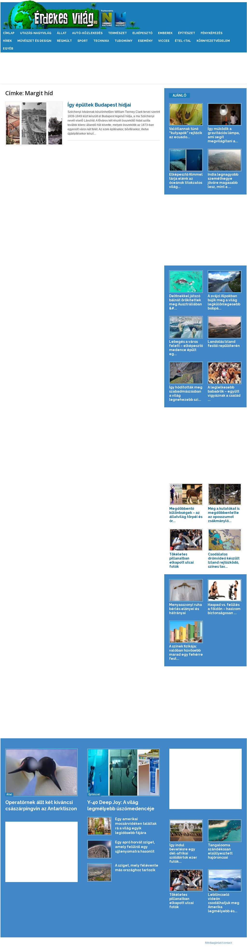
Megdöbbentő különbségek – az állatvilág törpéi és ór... (185, 515)
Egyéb (8, 48)
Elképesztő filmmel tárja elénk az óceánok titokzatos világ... (186, 180)
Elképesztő (142, 33)
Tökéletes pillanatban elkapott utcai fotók (181, 560)
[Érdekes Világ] (123, 14)
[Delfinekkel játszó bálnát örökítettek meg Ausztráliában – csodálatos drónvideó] (186, 281)
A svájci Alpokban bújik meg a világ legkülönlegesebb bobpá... (224, 302)
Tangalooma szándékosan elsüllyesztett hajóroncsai (220, 851)
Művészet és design (34, 41)
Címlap (8, 33)
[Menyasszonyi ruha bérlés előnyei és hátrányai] (186, 590)
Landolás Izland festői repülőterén (224, 344)
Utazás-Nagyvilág (35, 33)
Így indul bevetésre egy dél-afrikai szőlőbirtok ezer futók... (183, 853)
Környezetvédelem (213, 41)
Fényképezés (211, 33)
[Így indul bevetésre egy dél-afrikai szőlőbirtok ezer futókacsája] (186, 830)
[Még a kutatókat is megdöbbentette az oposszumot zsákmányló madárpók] (225, 494)
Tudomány (123, 41)
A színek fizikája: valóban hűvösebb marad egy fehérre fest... (186, 652)
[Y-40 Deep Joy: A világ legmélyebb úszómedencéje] (123, 772)
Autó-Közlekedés (87, 33)
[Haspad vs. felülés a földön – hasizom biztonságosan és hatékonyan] (225, 590)
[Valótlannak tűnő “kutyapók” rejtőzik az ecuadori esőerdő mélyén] (186, 114)
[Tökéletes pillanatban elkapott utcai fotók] (186, 540)
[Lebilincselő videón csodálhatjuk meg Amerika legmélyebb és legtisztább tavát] (225, 880)
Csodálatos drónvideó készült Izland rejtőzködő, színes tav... (224, 560)
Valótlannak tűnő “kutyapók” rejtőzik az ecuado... (185, 133)
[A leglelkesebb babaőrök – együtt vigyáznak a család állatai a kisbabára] (225, 373)
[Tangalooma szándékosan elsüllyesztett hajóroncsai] (225, 830)
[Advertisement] (123, 68)
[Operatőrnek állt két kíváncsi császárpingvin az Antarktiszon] (41, 772)
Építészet (186, 33)
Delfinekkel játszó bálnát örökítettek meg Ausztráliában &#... (185, 302)
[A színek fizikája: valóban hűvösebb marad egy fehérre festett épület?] (186, 632)
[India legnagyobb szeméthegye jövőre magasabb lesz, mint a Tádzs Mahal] (225, 160)
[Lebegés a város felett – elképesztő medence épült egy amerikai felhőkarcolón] (186, 327)
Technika (101, 41)
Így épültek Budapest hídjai (99, 105)
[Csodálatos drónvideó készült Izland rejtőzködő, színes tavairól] (225, 540)
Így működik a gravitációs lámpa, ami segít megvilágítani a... (224, 135)
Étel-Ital (183, 41)
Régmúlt (64, 41)
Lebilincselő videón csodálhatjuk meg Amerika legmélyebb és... (223, 903)
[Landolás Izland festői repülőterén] (225, 327)
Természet (117, 33)
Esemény (145, 41)
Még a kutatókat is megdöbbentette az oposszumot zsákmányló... (224, 515)
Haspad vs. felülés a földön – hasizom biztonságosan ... (224, 609)
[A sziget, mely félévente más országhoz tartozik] (99, 872)
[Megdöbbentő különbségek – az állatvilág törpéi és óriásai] (186, 494)
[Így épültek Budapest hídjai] (34, 123)
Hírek (7, 41)
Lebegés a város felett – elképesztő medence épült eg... (186, 348)
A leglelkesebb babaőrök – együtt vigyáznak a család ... (224, 393)
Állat (62, 33)
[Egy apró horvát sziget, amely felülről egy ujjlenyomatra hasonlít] (99, 849)
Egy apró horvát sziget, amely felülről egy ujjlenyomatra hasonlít (135, 846)
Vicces (163, 41)
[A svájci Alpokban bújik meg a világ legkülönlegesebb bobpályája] (225, 281)
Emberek (165, 33)
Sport (82, 41)
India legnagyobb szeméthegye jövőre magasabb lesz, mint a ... (223, 180)
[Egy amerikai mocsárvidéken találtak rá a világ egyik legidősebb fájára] (99, 826)
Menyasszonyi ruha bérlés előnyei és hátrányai (185, 609)
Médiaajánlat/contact (218, 942)
